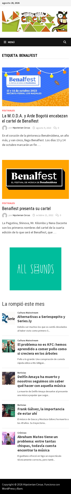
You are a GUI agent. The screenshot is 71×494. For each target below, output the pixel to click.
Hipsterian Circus (21, 127)
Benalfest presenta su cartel (26, 208)
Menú (11, 42)
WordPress (8, 488)
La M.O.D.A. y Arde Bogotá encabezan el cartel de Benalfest (35, 118)
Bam (20, 488)
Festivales (8, 110)
